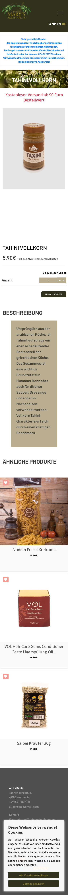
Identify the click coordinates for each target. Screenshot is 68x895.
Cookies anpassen (33, 883)
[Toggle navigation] (60, 13)
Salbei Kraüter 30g (34, 743)
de (64, 24)
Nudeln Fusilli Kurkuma (34, 549)
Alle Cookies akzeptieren (33, 875)
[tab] (34, 280)
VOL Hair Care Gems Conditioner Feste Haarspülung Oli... (34, 649)
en (59, 24)
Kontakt (14, 814)
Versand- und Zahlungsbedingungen (32, 819)
